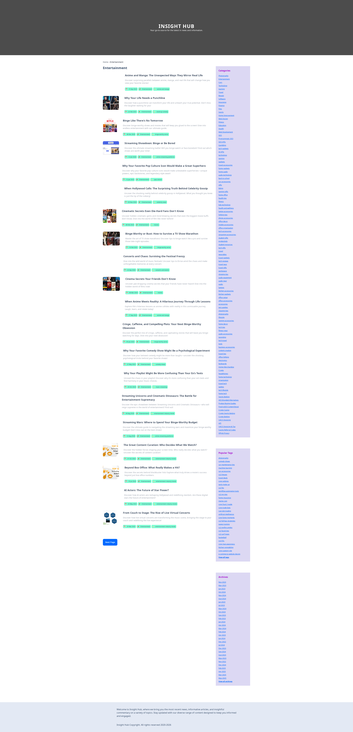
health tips (223, 198)
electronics (223, 360)
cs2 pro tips (223, 494)
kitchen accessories (226, 291)
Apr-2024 (222, 625)
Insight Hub (176, 26)
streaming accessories (227, 234)
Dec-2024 (222, 665)
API (220, 423)
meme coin (223, 501)
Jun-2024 (222, 638)
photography (223, 314)
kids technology (224, 205)
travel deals (223, 478)
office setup (223, 297)
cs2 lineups (223, 474)
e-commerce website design (229, 554)
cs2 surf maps (224, 534)
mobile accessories (226, 225)
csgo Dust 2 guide (225, 504)
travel (221, 251)
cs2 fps (221, 488)
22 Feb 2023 (130, 112)
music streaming (160, 387)
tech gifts (222, 248)
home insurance (225, 498)
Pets (220, 109)
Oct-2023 (222, 612)
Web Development (226, 132)
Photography (223, 76)
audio (221, 284)
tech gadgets (223, 148)
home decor (223, 324)
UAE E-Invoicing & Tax (227, 426)
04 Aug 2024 (128, 413)
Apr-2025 (222, 671)
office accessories (225, 301)
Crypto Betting (224, 417)
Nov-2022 (222, 661)
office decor (223, 221)
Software (222, 99)
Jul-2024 (222, 645)
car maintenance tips (227, 464)
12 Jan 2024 (130, 157)
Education (222, 125)
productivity (223, 241)
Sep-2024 (222, 651)
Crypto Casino (224, 410)
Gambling (222, 145)
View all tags (224, 557)
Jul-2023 (222, 605)
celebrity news (159, 202)
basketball (222, 537)
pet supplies (223, 307)
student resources (225, 244)
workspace (223, 271)
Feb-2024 (222, 632)
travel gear (223, 264)
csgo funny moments (227, 517)
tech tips (222, 327)
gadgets (222, 162)
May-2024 (222, 608)
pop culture (156, 180)
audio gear (223, 281)
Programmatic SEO (226, 138)
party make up (224, 484)
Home (105, 62)
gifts (220, 185)
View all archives (225, 681)
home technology (225, 377)
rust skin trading (225, 511)
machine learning (225, 468)
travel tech (223, 383)
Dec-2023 (222, 648)
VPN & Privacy (224, 433)
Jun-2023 (222, 589)
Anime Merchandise (226, 367)
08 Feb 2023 (128, 225)
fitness (221, 201)
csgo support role (225, 551)
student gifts (223, 238)
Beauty (221, 95)
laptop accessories (226, 211)
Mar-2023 (222, 585)
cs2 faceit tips (224, 531)
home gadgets (224, 168)
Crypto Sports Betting (227, 413)
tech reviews (223, 261)
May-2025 (222, 678)
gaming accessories (226, 321)
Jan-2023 (222, 602)
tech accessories (225, 231)
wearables (223, 254)
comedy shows (159, 364)
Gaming (222, 89)
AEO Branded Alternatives (229, 400)
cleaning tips (223, 311)
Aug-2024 (222, 599)
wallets (221, 387)
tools (220, 344)
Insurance (222, 102)
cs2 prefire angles (225, 527)
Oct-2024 (222, 592)
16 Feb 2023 (131, 247)
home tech (223, 393)
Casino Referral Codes (227, 430)
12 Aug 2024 (129, 436)
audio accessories (225, 334)
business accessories (227, 347)
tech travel (223, 340)
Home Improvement (226, 115)
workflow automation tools (229, 491)
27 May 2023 (130, 364)
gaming (221, 158)
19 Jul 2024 (130, 481)
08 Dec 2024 (129, 134)
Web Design (223, 119)
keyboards (223, 364)
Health (221, 129)
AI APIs (221, 152)
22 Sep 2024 (129, 270)
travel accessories (225, 165)
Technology (223, 86)
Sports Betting (224, 397)
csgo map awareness (227, 544)
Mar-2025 (222, 675)
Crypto (221, 370)
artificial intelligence (226, 514)
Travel (221, 92)
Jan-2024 (222, 622)
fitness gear (223, 330)
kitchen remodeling (226, 547)
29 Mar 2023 (129, 526)
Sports (221, 112)
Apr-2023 (222, 635)
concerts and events (160, 270)
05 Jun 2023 (128, 342)
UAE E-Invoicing (225, 420)
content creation (225, 350)
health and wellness (226, 208)
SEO (220, 135)
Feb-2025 (222, 668)
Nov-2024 (222, 595)
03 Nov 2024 (131, 202)
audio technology (225, 175)
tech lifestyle (223, 390)
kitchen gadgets (225, 294)
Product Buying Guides (227, 403)
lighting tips (223, 215)
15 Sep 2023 (131, 89)
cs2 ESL (221, 541)
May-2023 (222, 658)
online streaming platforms (163, 157)
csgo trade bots (224, 508)
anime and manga (161, 89)
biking (221, 188)
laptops (221, 287)
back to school (224, 178)
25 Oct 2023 (130, 387)
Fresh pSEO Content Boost (229, 407)
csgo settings (224, 481)
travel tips (222, 354)
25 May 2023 (131, 504)
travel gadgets (224, 258)
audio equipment (225, 277)
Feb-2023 (222, 618)
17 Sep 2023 (131, 315)
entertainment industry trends (162, 413)
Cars (220, 82)
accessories (223, 304)
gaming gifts (223, 191)
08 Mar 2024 (132, 293)
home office (223, 195)
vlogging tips (223, 274)
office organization (226, 228)
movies (155, 225)
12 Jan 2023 (128, 180)
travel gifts (223, 268)
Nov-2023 (222, 582)
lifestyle (221, 317)
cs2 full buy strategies (227, 521)
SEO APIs (222, 142)
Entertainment (145, 89)
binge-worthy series (160, 134)
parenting (222, 337)
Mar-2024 (222, 628)
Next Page (110, 542)
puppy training (224, 524)
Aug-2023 (222, 655)
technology (223, 155)
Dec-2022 (222, 642)
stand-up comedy (160, 112)
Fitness (221, 122)
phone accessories (226, 218)
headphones (223, 373)
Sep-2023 (222, 615)
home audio (223, 172)
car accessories (225, 182)
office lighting (224, 357)
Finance (221, 105)
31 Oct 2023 (130, 459)
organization (223, 380)
